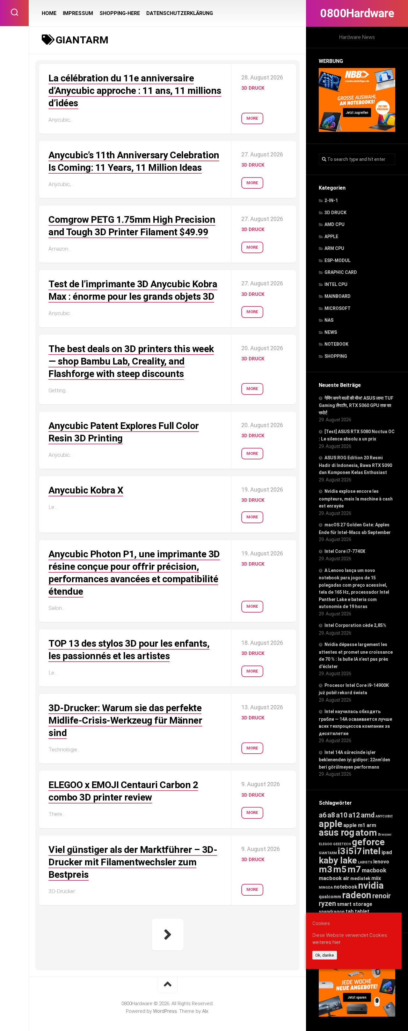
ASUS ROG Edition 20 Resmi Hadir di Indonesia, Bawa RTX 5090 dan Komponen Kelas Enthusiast (355, 465)
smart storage (354, 904)
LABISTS (365, 862)
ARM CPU (334, 248)
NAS (328, 320)
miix (376, 878)
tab (350, 911)
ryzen (327, 903)
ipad (387, 852)
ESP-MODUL (337, 260)
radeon (356, 895)
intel (372, 851)
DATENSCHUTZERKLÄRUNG (179, 13)
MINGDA (326, 887)
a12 (354, 815)
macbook (374, 870)
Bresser (385, 834)
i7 (358, 851)
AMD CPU (334, 224)
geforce (368, 842)
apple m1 (354, 825)
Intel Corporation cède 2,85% (355, 625)
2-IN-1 (331, 200)
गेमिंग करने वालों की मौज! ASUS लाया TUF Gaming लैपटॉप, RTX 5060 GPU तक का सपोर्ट (356, 405)
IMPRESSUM (78, 13)
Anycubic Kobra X (85, 490)
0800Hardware (357, 13)
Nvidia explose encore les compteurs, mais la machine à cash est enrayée (356, 498)
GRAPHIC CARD (340, 272)
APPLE (331, 236)
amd (368, 815)
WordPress (165, 1011)
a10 (341, 815)
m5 (339, 869)
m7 (354, 869)
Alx (205, 1011)
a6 (322, 815)
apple (330, 823)
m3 (325, 869)
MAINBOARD (337, 296)
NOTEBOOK (336, 344)
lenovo (381, 862)
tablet (362, 911)
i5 (349, 851)
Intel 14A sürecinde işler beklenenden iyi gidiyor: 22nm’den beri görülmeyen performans (354, 760)
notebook (345, 887)
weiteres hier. (326, 942)
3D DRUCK (335, 212)
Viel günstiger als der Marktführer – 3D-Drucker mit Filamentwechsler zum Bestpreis (132, 862)
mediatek (360, 878)
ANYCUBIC (384, 816)
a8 (331, 815)
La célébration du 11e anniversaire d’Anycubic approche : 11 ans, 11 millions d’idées (134, 90)
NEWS (330, 332)
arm (371, 825)
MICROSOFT (337, 308)
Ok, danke (324, 955)
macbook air (334, 878)
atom (366, 832)
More (252, 118)
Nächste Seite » (167, 934)
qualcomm (330, 896)
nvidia (371, 885)
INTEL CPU (335, 284)
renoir (381, 896)
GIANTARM (328, 853)
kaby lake (338, 860)
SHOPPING (335, 356)
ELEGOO (325, 844)
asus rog (336, 832)
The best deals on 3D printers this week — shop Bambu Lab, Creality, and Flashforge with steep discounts (131, 361)
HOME (49, 13)
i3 (341, 851)
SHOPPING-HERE (119, 13)
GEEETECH (342, 844)
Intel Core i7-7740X (344, 551)
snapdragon (332, 911)
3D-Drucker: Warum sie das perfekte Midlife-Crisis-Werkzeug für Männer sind (125, 720)
